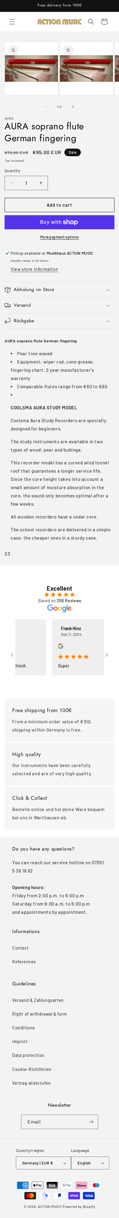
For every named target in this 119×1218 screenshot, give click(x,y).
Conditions (23, 1027)
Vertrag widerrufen (31, 1083)
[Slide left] (46, 106)
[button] (12, 21)
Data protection (28, 1055)
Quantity (12, 170)
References (24, 961)
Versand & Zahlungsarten (38, 1000)
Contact (20, 947)
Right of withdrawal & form (39, 1014)
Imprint (19, 1041)
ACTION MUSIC (50, 1207)
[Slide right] (73, 106)
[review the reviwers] (54, 647)
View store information (34, 269)
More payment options (59, 237)
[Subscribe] (91, 1122)
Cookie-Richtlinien (32, 1069)
